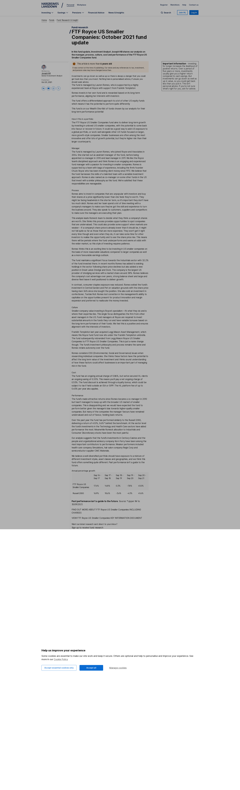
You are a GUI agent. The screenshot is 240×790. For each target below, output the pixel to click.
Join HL (182, 12)
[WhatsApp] (54, 88)
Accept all (91, 667)
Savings (61, 12)
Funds (51, 20)
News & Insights (116, 12)
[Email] (48, 88)
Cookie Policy (61, 659)
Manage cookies (118, 667)
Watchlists (175, 5)
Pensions (76, 12)
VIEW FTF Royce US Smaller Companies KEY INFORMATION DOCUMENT (107, 518)
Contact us (193, 5)
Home (44, 20)
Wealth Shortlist (97, 108)
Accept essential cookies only (59, 667)
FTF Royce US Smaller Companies (92, 122)
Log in (194, 12)
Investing (46, 12)
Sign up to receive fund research (87, 527)
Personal (70, 5)
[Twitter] (58, 88)
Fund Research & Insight (67, 20)
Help (184, 5)
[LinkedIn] (44, 88)
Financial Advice (96, 12)
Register (164, 5)
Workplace (81, 5)
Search (167, 12)
